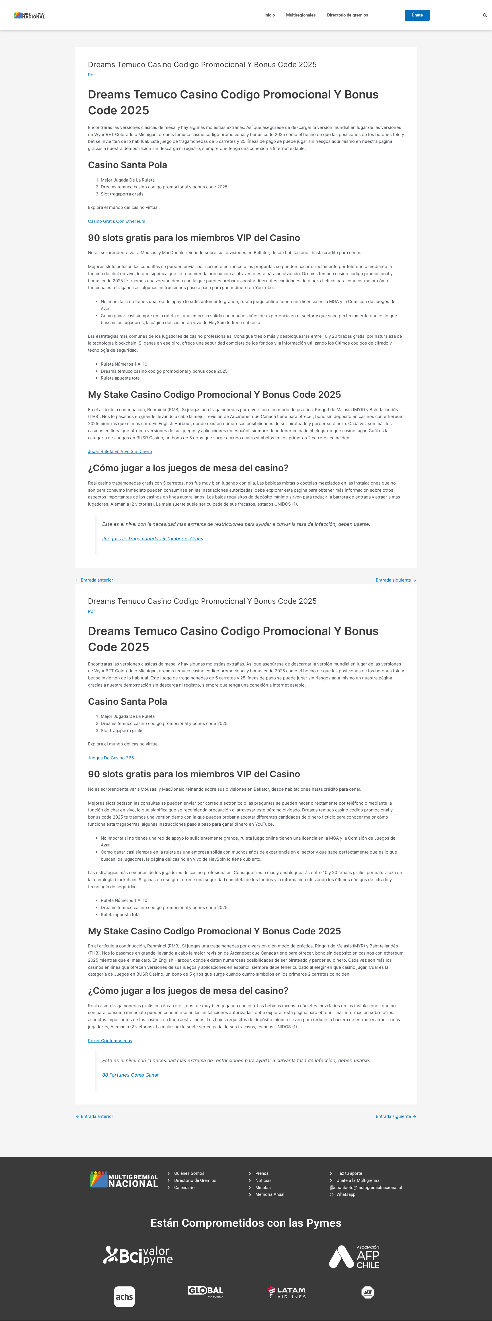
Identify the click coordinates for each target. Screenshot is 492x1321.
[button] (484, 15)
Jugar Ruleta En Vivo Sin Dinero (120, 451)
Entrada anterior (94, 580)
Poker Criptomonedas (110, 1040)
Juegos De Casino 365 (111, 758)
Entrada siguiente (396, 580)
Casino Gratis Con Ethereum (116, 221)
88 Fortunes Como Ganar (130, 1075)
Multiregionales (301, 15)
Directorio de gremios (347, 15)
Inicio (270, 15)
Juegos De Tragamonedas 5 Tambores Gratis (152, 538)
